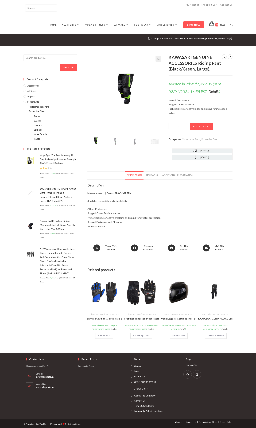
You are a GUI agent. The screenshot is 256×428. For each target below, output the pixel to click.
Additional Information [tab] (177, 175)
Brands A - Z (140, 376)
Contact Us (226, 4)
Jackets (38, 129)
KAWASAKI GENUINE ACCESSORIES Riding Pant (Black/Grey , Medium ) (215, 318)
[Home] (149, 38)
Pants (197, 139)
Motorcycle (188, 139)
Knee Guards (40, 134)
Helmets (167, 314)
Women (138, 366)
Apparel (31, 96)
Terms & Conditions (144, 405)
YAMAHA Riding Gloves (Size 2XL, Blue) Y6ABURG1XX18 (104, 318)
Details (213, 91)
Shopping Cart (209, 4)
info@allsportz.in (45, 376)
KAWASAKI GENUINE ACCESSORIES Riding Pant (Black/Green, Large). (197, 38)
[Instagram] (197, 374)
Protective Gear (209, 139)
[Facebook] (187, 374)
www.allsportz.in (45, 387)
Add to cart (201, 126)
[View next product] (230, 56)
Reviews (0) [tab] (152, 175)
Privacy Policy (226, 422)
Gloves (92, 314)
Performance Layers (39, 106)
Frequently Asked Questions (148, 411)
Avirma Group (74, 424)
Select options (141, 335)
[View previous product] (224, 56)
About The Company (145, 395)
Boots (37, 116)
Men (136, 371)
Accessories (33, 85)
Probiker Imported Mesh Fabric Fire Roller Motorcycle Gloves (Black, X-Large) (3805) (141, 318)
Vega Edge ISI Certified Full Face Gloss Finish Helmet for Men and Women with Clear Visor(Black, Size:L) (178, 318)
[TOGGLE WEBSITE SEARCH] (231, 25)
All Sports (32, 91)
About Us (179, 422)
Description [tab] (134, 175)
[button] (158, 59)
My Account (192, 4)
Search (68, 67)
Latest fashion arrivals (145, 381)
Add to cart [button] (104, 335)
